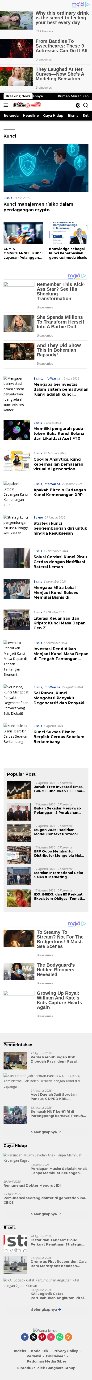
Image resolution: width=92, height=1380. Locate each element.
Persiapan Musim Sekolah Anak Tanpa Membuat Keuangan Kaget (59, 1171)
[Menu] (7, 105)
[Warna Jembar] (26, 105)
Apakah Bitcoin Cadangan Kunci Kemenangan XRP (59, 492)
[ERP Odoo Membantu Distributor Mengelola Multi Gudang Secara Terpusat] (19, 855)
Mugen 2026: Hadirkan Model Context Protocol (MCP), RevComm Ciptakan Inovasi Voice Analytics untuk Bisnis (58, 832)
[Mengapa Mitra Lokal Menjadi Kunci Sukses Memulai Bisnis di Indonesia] (17, 590)
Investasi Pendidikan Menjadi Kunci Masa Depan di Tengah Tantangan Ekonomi (60, 656)
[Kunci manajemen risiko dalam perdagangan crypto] (46, 168)
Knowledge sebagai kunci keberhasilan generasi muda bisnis (68, 253)
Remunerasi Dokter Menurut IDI (32, 1185)
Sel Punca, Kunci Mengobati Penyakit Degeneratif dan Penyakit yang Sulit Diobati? (59, 700)
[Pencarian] (85, 105)
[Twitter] (33, 1337)
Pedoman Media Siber (46, 1361)
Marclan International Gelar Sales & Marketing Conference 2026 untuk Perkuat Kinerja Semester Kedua (58, 875)
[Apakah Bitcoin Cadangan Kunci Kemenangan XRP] (17, 494)
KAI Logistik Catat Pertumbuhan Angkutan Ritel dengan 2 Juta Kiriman (57, 1296)
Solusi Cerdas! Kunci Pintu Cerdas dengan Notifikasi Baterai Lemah (60, 562)
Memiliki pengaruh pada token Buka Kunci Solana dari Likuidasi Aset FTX (58, 433)
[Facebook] (25, 1337)
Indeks (20, 1351)
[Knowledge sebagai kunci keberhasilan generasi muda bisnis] (69, 233)
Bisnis (8, 198)
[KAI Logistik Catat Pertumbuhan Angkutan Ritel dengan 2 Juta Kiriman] (46, 1283)
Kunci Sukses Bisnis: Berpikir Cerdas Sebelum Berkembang (58, 737)
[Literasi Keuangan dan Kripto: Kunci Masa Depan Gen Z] (17, 621)
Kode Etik (39, 1351)
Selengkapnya (44, 1132)
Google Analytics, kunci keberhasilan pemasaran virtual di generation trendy (58, 466)
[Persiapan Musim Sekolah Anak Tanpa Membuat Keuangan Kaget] (46, 1158)
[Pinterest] (42, 1337)
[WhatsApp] (59, 1337)
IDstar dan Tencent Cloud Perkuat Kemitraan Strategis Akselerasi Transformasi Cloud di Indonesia (58, 1242)
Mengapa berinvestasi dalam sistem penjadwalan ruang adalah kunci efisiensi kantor (60, 391)
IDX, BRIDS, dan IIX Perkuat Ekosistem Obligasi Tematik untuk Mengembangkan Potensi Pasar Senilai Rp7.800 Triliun (59, 896)
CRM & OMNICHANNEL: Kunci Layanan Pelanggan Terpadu (23, 253)
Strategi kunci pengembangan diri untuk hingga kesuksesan (60, 528)
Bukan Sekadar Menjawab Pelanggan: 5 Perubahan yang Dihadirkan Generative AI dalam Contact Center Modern (59, 810)
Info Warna (52, 378)
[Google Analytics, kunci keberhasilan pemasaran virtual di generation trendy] (17, 462)
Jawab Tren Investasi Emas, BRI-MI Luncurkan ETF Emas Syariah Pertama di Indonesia (59, 789)
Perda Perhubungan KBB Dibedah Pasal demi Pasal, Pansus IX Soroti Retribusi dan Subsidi (58, 1059)
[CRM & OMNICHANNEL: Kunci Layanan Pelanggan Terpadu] (23, 233)
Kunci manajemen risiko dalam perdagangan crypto (38, 207)
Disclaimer (55, 1356)
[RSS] (68, 1337)
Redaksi (34, 1356)
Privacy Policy (66, 1351)
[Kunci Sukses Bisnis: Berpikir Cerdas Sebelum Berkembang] (17, 735)
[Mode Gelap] (78, 105)
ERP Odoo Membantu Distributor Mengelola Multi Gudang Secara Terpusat (59, 853)
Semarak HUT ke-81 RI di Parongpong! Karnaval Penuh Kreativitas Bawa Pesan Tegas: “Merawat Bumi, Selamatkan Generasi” (58, 1113)
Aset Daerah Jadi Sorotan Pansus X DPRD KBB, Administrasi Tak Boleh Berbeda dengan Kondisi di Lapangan (55, 1096)
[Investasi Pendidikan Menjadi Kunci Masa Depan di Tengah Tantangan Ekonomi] (17, 658)
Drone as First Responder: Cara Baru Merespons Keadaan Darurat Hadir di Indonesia (59, 1263)
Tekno (38, 517)
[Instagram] (51, 1337)
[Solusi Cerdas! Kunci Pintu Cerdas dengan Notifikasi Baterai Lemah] (17, 560)
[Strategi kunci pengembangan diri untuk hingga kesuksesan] (17, 528)
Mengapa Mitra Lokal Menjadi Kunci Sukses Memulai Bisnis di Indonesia (55, 595)
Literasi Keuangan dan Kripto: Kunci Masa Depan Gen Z (59, 623)
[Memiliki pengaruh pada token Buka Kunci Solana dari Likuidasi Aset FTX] (17, 432)
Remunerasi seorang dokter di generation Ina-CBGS (45, 1200)
